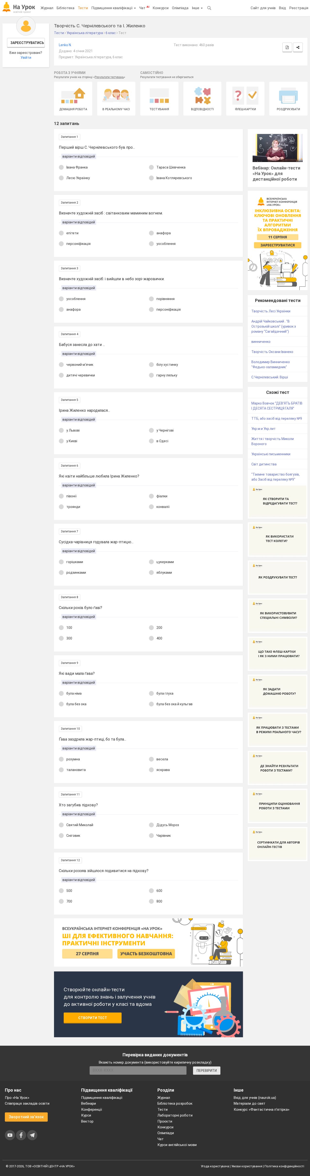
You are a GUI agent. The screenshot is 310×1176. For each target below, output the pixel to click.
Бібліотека (65, 8)
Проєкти (164, 1121)
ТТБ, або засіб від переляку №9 (276, 418)
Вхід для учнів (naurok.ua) (255, 1097)
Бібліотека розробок (175, 1103)
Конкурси (161, 8)
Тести (83, 8)
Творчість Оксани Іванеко (272, 352)
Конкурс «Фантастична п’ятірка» (261, 1109)
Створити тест (92, 1018)
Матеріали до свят (249, 1103)
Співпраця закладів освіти (27, 1103)
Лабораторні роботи (175, 1115)
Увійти (26, 57)
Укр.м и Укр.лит (263, 429)
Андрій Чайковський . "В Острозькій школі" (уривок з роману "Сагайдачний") (273, 326)
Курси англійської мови (177, 1145)
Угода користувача (215, 1166)
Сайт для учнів (263, 8)
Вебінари (88, 1103)
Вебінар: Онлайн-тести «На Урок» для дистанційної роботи (276, 173)
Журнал (47, 8)
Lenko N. (65, 45)
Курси (86, 1115)
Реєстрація (298, 8)
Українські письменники (270, 454)
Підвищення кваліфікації (112, 8)
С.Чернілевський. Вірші (269, 377)
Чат (144, 7)
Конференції (91, 1109)
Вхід (282, 8)
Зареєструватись (27, 43)
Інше (196, 8)
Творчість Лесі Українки (270, 311)
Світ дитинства (264, 464)
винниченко (261, 342)
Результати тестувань (109, 77)
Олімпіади (165, 1133)
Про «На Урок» (17, 1097)
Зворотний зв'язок (26, 1117)
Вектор (87, 1121)
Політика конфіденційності (284, 1166)
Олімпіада (180, 8)
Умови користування (246, 1166)
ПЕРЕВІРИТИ (207, 1071)
